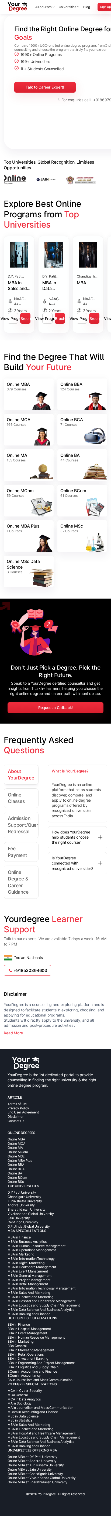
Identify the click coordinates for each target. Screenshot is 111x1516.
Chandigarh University (24, 1197)
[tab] (21, 774)
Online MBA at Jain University (30, 1469)
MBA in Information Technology (31, 1259)
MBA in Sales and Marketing (18, 286)
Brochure (25, 318)
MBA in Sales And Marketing (29, 1293)
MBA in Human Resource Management (36, 1246)
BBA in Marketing (20, 1341)
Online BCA (71, 419)
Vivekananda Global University (31, 1214)
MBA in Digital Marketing (26, 1263)
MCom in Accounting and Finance (33, 1412)
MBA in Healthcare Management (32, 1267)
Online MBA (18, 384)
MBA (81, 282)
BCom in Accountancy (24, 1375)
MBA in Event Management (28, 1271)
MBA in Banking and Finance (29, 1314)
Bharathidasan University (27, 1209)
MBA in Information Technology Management (41, 1288)
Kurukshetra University (25, 1201)
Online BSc (16, 1182)
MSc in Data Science (23, 1416)
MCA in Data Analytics (24, 1399)
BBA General (17, 1346)
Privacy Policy (18, 1108)
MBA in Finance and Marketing (30, 1297)
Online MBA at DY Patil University (32, 1457)
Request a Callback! (55, 707)
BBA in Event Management (27, 1333)
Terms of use (17, 1104)
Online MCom (20, 490)
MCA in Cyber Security (25, 1391)
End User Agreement (23, 1112)
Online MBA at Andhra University (32, 1461)
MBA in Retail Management (28, 1284)
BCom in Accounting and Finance (32, 1371)
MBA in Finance (19, 1237)
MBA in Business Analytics (27, 1242)
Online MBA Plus (23, 526)
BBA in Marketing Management (31, 1350)
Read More (13, 1033)
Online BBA (71, 384)
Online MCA (18, 419)
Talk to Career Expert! (45, 87)
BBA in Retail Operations (26, 1354)
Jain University (19, 1218)
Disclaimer (16, 1117)
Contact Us (16, 1121)
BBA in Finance (19, 1324)
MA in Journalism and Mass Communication (40, 1408)
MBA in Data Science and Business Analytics (51, 286)
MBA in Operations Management (32, 1250)
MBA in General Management (29, 1276)
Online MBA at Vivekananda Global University (42, 1478)
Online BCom (73, 490)
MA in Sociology (20, 1403)
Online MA (17, 455)
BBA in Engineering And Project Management (41, 1363)
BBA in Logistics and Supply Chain (33, 1367)
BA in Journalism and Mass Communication (40, 1380)
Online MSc (71, 526)
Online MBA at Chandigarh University (35, 1474)
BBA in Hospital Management (29, 1329)
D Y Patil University (22, 1192)
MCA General (17, 1395)
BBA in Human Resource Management (36, 1337)
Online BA (70, 455)
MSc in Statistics (20, 1420)
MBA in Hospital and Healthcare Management (41, 1301)
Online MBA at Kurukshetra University (36, 1465)
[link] (29, 394)
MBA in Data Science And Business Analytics (41, 1310)
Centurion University (23, 1222)
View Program (13, 318)
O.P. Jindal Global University (29, 1226)
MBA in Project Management (29, 1280)
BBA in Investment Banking (28, 1358)
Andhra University (21, 1205)
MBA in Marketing (21, 1254)
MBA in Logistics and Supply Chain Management (44, 1305)
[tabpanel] (73, 819)
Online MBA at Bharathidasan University (37, 1482)
